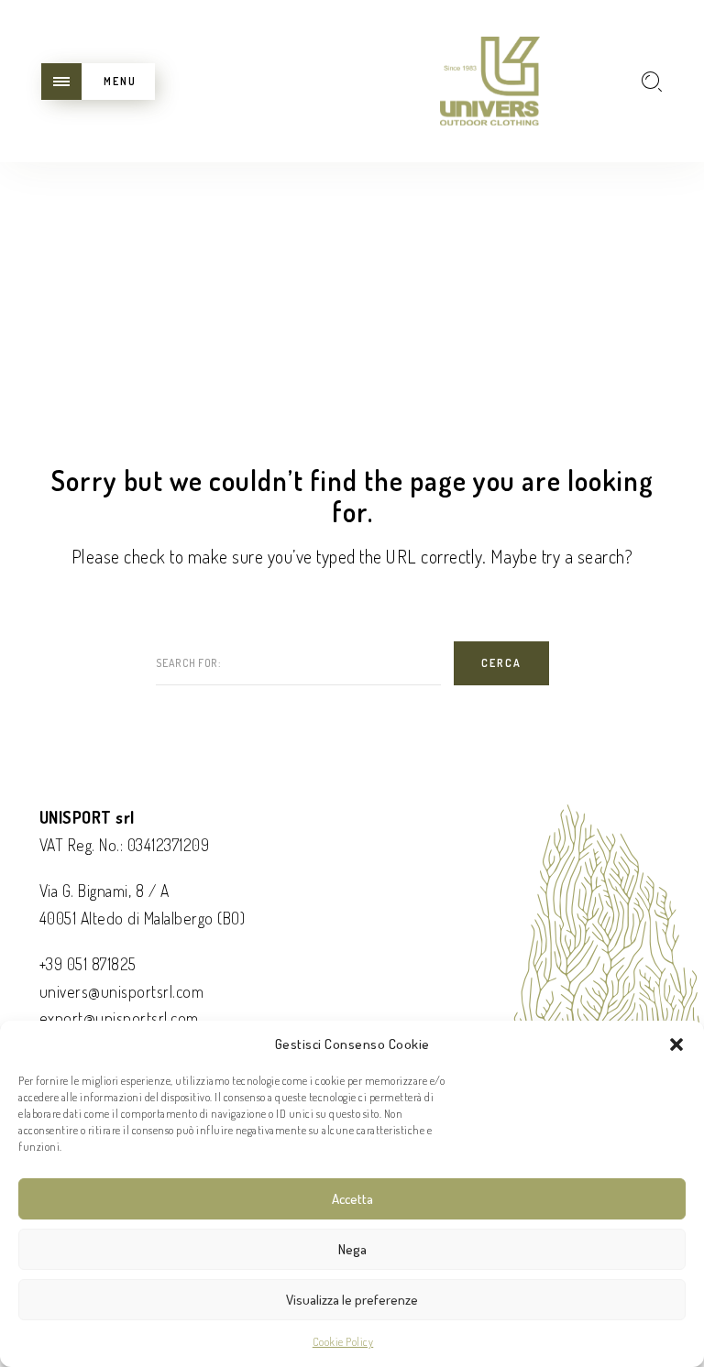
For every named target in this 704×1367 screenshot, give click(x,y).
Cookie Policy (343, 1342)
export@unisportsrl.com (119, 1018)
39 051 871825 (91, 964)
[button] (676, 1044)
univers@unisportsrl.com (121, 991)
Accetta (352, 1199)
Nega (352, 1249)
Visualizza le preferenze (352, 1299)
